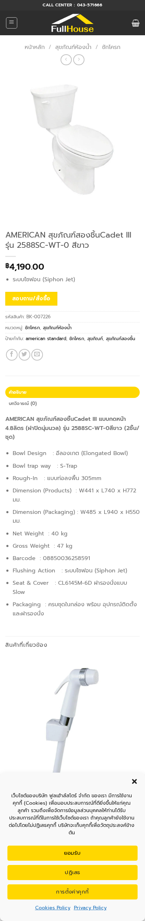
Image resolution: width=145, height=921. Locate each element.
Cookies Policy (52, 907)
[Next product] (66, 59)
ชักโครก (111, 47)
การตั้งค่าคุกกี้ (72, 892)
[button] (134, 781)
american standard (46, 338)
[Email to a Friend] (37, 355)
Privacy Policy (90, 907)
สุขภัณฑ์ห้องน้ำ (73, 47)
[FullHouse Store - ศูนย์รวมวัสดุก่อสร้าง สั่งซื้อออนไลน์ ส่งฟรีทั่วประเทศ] (73, 23)
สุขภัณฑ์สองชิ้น (120, 338)
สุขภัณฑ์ (95, 338)
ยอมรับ (72, 853)
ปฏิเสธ (72, 872)
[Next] (31, 214)
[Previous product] (78, 59)
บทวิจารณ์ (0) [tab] (23, 403)
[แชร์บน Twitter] (24, 355)
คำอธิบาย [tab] (18, 392)
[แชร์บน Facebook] (12, 355)
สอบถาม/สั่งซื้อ (31, 298)
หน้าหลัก (35, 47)
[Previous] (12, 214)
